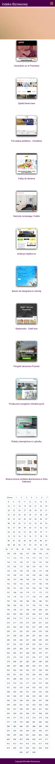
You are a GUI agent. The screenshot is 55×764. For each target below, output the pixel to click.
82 (19, 541)
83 (25, 541)
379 (21, 722)
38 (41, 515)
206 (33, 614)
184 (27, 601)
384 (8, 726)
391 (8, 731)
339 (33, 696)
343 (14, 700)
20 (30, 506)
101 (35, 549)
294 (14, 670)
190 (21, 605)
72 (9, 536)
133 (14, 571)
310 (27, 679)
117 (46, 558)
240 (27, 636)
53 (36, 523)
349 (8, 705)
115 (33, 558)
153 (8, 584)
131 (46, 567)
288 (21, 666)
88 (9, 545)
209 (8, 618)
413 (14, 744)
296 (27, 670)
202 (8, 614)
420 (14, 748)
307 (8, 679)
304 (33, 675)
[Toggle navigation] (51, 3)
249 (40, 640)
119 (14, 562)
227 (33, 627)
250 (46, 640)
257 (46, 644)
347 (40, 700)
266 (14, 653)
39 (46, 515)
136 (33, 571)
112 (14, 558)
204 (21, 614)
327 (46, 688)
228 (40, 627)
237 (8, 636)
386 (21, 726)
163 (27, 588)
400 (21, 735)
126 (14, 567)
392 (14, 731)
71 (46, 532)
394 (27, 731)
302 (21, 675)
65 (14, 532)
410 (40, 739)
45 (36, 519)
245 (14, 640)
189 (14, 605)
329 (14, 692)
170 (27, 593)
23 (46, 506)
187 (46, 601)
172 (40, 593)
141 (21, 575)
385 (14, 726)
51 (25, 523)
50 (19, 523)
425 (46, 748)
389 (40, 726)
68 (30, 532)
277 (40, 657)
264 (46, 649)
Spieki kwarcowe (26, 103)
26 (19, 510)
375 (40, 718)
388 (33, 726)
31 (46, 510)
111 (8, 558)
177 (27, 597)
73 (14, 536)
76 (30, 536)
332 (33, 692)
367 (33, 713)
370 (8, 718)
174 (8, 597)
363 (8, 713)
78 (41, 536)
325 (33, 688)
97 (12, 549)
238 (14, 636)
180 (46, 597)
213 (33, 618)
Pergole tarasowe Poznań (27, 366)
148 (21, 580)
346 (33, 700)
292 (46, 666)
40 (9, 519)
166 (46, 588)
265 (8, 653)
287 (14, 666)
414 (21, 744)
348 (46, 700)
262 (33, 649)
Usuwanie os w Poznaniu (26, 65)
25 (14, 510)
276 (33, 657)
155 (21, 584)
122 (33, 562)
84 (30, 541)
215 (46, 618)
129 (33, 567)
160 (8, 588)
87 (46, 541)
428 (33, 752)
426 (21, 752)
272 (8, 657)
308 (14, 679)
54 (41, 523)
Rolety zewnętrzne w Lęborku (27, 441)
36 (30, 515)
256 (40, 644)
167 (8, 593)
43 (25, 519)
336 (14, 696)
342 (8, 700)
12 (30, 502)
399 (14, 735)
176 (21, 597)
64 (9, 532)
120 (21, 562)
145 (46, 575)
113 (21, 558)
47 (46, 519)
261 (27, 649)
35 (25, 515)
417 (40, 744)
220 (33, 623)
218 (21, 623)
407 (21, 739)
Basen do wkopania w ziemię (26, 291)
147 (14, 580)
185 (33, 601)
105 (14, 554)
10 (19, 502)
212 (27, 618)
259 (14, 649)
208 (46, 614)
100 (28, 549)
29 (36, 510)
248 (33, 640)
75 (25, 536)
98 (17, 549)
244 (8, 640)
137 (40, 571)
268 (27, 653)
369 (46, 713)
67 (25, 532)
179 (40, 597)
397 (46, 731)
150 (33, 580)
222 (46, 623)
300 (8, 675)
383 (46, 722)
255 (33, 644)
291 (40, 666)
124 (46, 562)
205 (27, 614)
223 (8, 627)
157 (33, 584)
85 (36, 541)
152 (46, 580)
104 (8, 554)
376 (46, 718)
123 (40, 562)
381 (33, 722)
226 (27, 627)
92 (30, 545)
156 (27, 584)
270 (40, 653)
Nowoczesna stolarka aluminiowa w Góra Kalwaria (26, 480)
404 (46, 735)
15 (46, 502)
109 (40, 554)
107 (27, 554)
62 (41, 528)
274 (21, 657)
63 (46, 528)
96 (7, 549)
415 (27, 744)
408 (27, 739)
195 (8, 610)
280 (14, 662)
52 (30, 523)
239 (21, 636)
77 (36, 536)
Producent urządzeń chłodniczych (26, 404)
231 (14, 631)
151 (40, 580)
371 (14, 718)
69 (36, 532)
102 (41, 549)
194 (46, 605)
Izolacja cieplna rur (26, 253)
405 (8, 739)
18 (19, 506)
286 (8, 666)
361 (40, 709)
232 (21, 631)
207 (40, 614)
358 (21, 709)
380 (27, 722)
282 (27, 662)
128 (27, 567)
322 (14, 688)
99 (23, 549)
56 (9, 528)
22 (41, 506)
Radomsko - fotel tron (27, 328)
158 (40, 584)
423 (33, 748)
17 (14, 506)
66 (19, 532)
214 (40, 618)
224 (14, 627)
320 (46, 683)
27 (25, 510)
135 (27, 571)
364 (14, 713)
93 (36, 545)
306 (46, 675)
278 (46, 657)
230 (8, 631)
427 (27, 752)
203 (14, 614)
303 (27, 675)
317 (27, 683)
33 (14, 515)
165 (40, 588)
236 (46, 631)
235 (40, 631)
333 (40, 692)
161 (14, 588)
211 (21, 618)
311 (33, 679)
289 (27, 666)
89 (14, 545)
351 (21, 705)
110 (46, 554)
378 (14, 722)
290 (33, 666)
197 (21, 610)
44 (30, 519)
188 (8, 605)
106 (21, 554)
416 (33, 744)
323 (21, 688)
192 (33, 605)
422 (27, 748)
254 (27, 644)
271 (46, 653)
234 (33, 631)
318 (33, 683)
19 (25, 506)
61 (36, 528)
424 (40, 748)
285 (46, 662)
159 (46, 584)
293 (8, 670)
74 (19, 536)
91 (25, 545)
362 (46, 709)
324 (27, 688)
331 (27, 692)
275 (27, 657)
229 (46, 627)
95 (46, 545)
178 (33, 597)
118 (8, 562)
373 (27, 718)
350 (14, 705)
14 (41, 502)
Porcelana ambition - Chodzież (26, 141)
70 (41, 532)
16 (9, 506)
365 (21, 713)
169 (21, 593)
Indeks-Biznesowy (15, 4)
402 (33, 735)
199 (33, 610)
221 (40, 623)
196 (14, 610)
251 (8, 644)
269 (33, 653)
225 (21, 627)
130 (40, 567)
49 (14, 523)
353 (33, 705)
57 (14, 528)
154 (14, 584)
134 (21, 571)
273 (14, 657)
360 (33, 709)
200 (40, 610)
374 (33, 718)
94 (41, 545)
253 (21, 644)
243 (46, 636)
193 (40, 605)
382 (40, 722)
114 (27, 558)
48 (9, 523)
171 (33, 593)
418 (46, 744)
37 (36, 515)
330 (21, 692)
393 (21, 731)
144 (40, 575)
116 (40, 558)
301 (14, 675)
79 (46, 536)
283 (33, 662)
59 (25, 528)
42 (19, 519)
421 (21, 748)
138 (46, 571)
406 (14, 739)
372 (21, 718)
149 (27, 580)
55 (46, 523)
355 (46, 705)
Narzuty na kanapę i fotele (26, 216)
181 (8, 601)
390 (46, 726)
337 (21, 696)
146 (8, 580)
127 (21, 567)
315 (14, 683)
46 (41, 519)
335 (8, 696)
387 (27, 726)
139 (8, 575)
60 (30, 528)
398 (8, 735)
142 (27, 575)
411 (46, 739)
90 (19, 545)
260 (21, 649)
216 (8, 623)
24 (9, 510)
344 (21, 700)
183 (21, 601)
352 (27, 705)
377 (8, 722)
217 (14, 623)
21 (36, 506)
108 (33, 554)
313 (46, 679)
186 (40, 601)
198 (27, 610)
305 (40, 675)
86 (41, 541)
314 (8, 683)
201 (46, 610)
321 (8, 688)
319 (40, 683)
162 (21, 588)
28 (30, 510)
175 (14, 597)
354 (40, 705)
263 (40, 649)
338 (27, 696)
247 (27, 640)
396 (40, 731)
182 (14, 601)
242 (40, 636)
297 (33, 670)
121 (27, 562)
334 (46, 692)
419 (8, 748)
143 (33, 575)
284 (40, 662)
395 (33, 731)
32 (9, 515)
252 (14, 644)
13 (35, 502)
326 (40, 688)
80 (9, 541)
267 (21, 653)
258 (8, 649)
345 (27, 700)
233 (27, 631)
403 (40, 735)
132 (8, 571)
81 (14, 541)
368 (40, 713)
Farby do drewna (26, 178)
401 (27, 735)
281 (21, 662)
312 (40, 679)
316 (21, 683)
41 (14, 519)
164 (33, 588)
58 (19, 528)
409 (33, 739)
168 (14, 593)
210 (14, 618)
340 (40, 696)
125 (8, 567)
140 (14, 575)
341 (46, 696)
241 (33, 636)
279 (8, 662)
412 (8, 744)
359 (27, 709)
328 (8, 692)
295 (21, 670)
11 (25, 502)
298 (40, 670)
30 (41, 510)
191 (27, 605)
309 (21, 679)
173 (46, 593)
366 (27, 713)
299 (46, 670)
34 (19, 515)
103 (47, 549)
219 (27, 623)
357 (14, 709)
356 (8, 709)
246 (21, 640)
